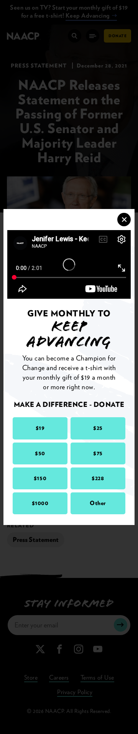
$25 (98, 428)
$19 (40, 428)
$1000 (40, 503)
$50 (40, 453)
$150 (40, 478)
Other (98, 503)
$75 (98, 453)
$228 (98, 478)
